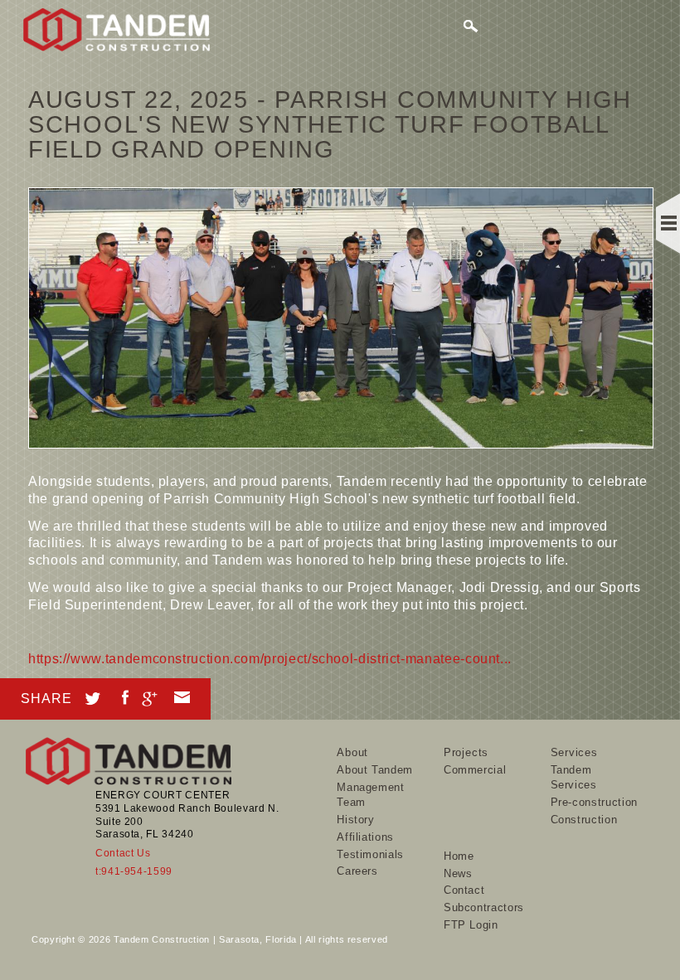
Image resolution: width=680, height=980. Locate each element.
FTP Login (471, 925)
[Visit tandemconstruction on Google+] (149, 696)
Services (574, 752)
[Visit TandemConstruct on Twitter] (92, 696)
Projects (466, 752)
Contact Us (122, 853)
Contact (464, 890)
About (352, 752)
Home (459, 856)
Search (472, 28)
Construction (584, 819)
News (458, 873)
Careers (357, 871)
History (355, 819)
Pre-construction (594, 802)
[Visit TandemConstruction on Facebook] (125, 694)
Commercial (475, 770)
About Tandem (375, 770)
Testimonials (370, 854)
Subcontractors (484, 907)
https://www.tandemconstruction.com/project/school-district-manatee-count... (270, 659)
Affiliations (365, 837)
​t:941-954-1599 (133, 871)
